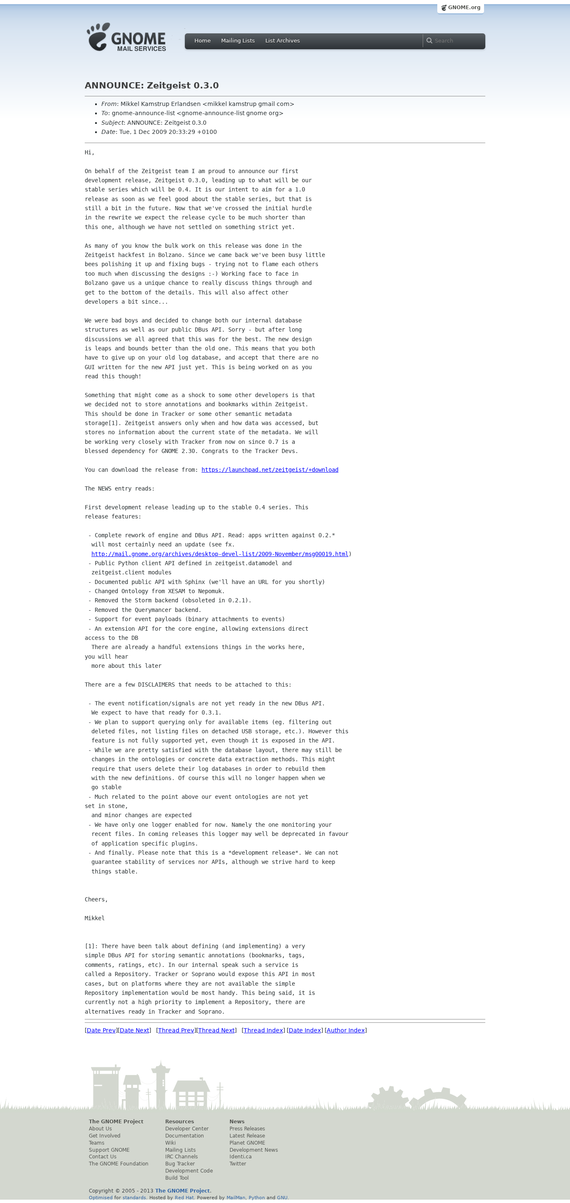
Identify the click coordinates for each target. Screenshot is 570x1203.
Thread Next (216, 1030)
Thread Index (263, 1030)
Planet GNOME (247, 1143)
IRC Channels (181, 1157)
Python (257, 1197)
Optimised (101, 1197)
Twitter (238, 1164)
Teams (96, 1143)
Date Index (305, 1030)
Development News (254, 1150)
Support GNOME (109, 1150)
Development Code (189, 1171)
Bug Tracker (180, 1164)
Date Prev (101, 1030)
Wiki (170, 1143)
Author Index (346, 1030)
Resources (179, 1122)
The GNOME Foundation (119, 1164)
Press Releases (247, 1129)
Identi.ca (241, 1157)
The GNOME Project (116, 1122)
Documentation (184, 1136)
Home (202, 41)
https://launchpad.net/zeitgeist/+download (270, 469)
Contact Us (102, 1157)
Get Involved (105, 1136)
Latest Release (247, 1136)
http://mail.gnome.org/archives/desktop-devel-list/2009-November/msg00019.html (219, 554)
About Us (100, 1129)
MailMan (236, 1197)
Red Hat (184, 1197)
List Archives (282, 41)
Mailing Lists (238, 41)
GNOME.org (464, 7)
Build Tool (177, 1178)
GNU (282, 1197)
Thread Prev (176, 1030)
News (237, 1122)
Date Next (134, 1030)
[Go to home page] (139, 53)
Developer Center (187, 1129)
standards (134, 1197)
